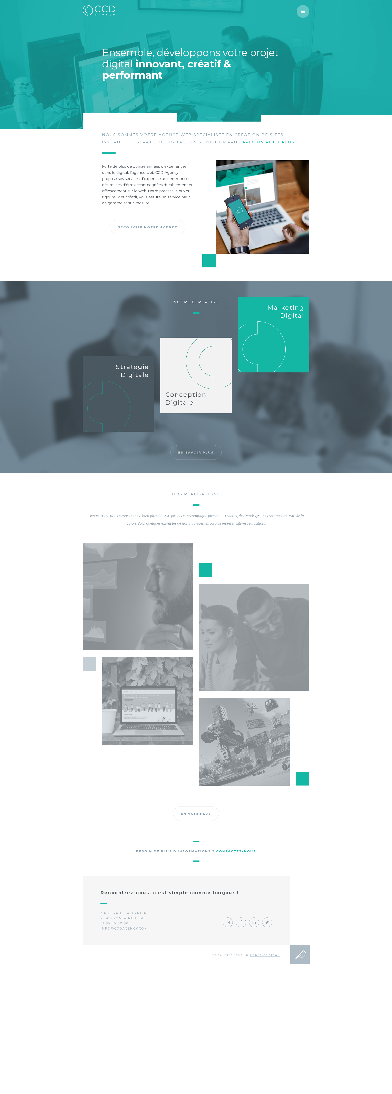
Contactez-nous (236, 851)
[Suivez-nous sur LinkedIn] (254, 922)
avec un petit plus (268, 142)
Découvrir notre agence (147, 227)
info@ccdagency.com (124, 928)
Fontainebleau (265, 955)
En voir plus (196, 814)
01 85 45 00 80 (114, 923)
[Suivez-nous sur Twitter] (267, 922)
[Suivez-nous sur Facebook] (241, 922)
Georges (300, 954)
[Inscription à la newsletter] (228, 922)
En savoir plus (196, 452)
